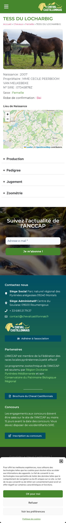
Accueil (7, 24)
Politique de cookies (31, 519)
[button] (61, 461)
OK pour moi (33, 493)
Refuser (33, 502)
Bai (39, 98)
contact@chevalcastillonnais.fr (29, 316)
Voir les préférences (33, 511)
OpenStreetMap (43, 147)
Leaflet (29, 147)
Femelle (29, 24)
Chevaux (18, 24)
